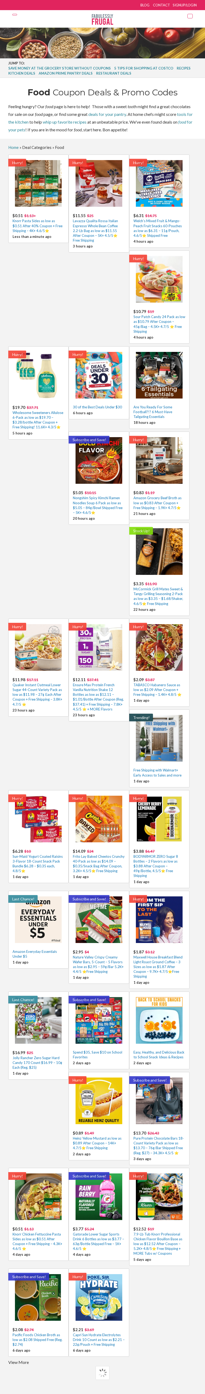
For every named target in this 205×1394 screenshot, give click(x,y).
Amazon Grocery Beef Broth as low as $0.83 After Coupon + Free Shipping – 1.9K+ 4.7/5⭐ (157, 500)
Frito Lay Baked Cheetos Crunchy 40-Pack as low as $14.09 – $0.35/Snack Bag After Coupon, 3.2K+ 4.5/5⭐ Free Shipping (99, 861)
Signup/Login (185, 5)
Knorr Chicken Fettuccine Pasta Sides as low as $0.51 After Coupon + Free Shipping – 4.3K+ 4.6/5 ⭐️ (37, 1238)
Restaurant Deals (113, 73)
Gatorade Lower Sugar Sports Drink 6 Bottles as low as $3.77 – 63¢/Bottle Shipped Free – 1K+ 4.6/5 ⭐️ (98, 1238)
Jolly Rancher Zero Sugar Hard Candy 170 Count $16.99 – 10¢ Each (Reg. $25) (37, 1060)
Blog (144, 5)
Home (13, 147)
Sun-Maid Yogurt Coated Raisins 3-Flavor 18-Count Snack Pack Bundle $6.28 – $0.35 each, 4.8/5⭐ (38, 861)
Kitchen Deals (21, 73)
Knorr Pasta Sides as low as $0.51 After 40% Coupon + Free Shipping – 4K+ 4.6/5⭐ (37, 223)
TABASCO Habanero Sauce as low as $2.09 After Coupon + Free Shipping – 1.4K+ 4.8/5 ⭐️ (157, 687)
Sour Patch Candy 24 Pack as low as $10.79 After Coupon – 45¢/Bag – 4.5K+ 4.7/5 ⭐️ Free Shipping (159, 321)
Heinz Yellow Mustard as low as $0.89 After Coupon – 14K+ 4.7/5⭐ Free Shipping (97, 1140)
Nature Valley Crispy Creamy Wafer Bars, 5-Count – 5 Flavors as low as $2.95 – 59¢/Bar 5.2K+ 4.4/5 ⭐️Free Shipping (98, 961)
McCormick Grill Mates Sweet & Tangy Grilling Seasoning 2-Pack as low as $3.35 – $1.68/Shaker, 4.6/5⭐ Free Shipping (158, 593)
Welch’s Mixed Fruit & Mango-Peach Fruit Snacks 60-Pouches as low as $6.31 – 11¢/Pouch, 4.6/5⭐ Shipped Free (157, 225)
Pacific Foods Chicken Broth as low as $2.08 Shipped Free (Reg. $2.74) (37, 1337)
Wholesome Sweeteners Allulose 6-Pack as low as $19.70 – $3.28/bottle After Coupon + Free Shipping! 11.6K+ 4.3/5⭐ (38, 417)
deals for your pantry (107, 114)
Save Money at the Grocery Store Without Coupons (59, 68)
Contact (161, 5)
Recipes (184, 68)
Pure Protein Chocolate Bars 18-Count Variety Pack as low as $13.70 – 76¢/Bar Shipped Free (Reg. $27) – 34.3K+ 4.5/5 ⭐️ (158, 1143)
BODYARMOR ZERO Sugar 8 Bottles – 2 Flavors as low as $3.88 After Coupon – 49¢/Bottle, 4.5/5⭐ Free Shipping (155, 863)
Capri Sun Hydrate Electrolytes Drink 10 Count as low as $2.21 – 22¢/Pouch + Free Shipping (99, 1337)
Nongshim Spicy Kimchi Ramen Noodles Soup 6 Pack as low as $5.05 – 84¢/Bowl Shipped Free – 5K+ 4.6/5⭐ (98, 502)
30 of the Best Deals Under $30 (97, 407)
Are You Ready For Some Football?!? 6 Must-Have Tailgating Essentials (152, 412)
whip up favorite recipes (64, 121)
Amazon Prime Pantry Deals (66, 73)
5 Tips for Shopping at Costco (143, 68)
